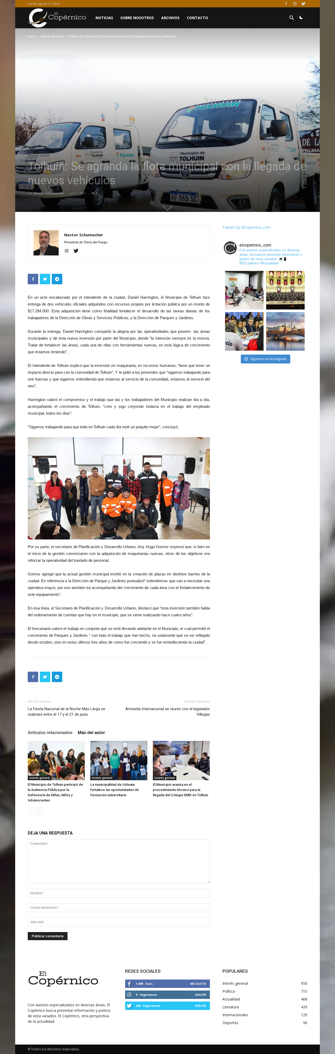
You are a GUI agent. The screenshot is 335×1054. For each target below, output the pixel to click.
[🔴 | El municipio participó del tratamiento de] (244, 331)
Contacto (197, 17)
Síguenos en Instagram (268, 358)
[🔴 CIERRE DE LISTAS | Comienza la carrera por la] (285, 290)
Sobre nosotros (137, 17)
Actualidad (231, 999)
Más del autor (91, 732)
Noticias (104, 17)
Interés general (52, 36)
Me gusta (198, 984)
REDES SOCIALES (143, 971)
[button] (291, 18)
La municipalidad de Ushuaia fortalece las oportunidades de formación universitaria (114, 790)
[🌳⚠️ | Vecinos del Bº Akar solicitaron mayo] (244, 290)
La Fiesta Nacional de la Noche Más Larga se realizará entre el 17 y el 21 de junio (66, 712)
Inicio (32, 36)
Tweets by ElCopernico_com (246, 227)
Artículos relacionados (50, 732)
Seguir (200, 995)
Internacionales (235, 1014)
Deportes (230, 1022)
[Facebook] (286, 3)
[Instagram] (295, 3)
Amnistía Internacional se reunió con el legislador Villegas (167, 712)
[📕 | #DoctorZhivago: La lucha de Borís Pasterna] (285, 331)
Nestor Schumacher (49, 193)
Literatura (230, 1006)
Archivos (170, 17)
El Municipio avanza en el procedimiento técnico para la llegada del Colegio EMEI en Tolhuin (180, 790)
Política (228, 991)
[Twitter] (303, 3)
